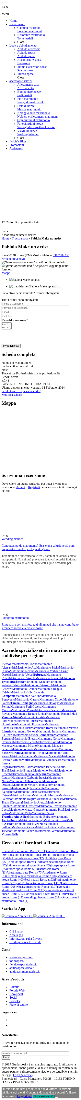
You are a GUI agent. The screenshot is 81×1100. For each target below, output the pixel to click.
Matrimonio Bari (20, 767)
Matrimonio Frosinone (30, 724)
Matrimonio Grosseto (24, 806)
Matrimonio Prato (21, 813)
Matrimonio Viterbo (65, 728)
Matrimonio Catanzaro (37, 685)
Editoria (14, 987)
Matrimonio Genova (24, 731)
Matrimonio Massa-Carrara (26, 809)
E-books (14, 1001)
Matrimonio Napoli (51, 699)
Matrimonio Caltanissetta (29, 791)
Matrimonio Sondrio (46, 749)
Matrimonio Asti (26, 667)
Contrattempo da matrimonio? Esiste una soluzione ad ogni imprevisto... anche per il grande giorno (38, 547)
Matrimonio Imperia (49, 731)
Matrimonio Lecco (24, 742)
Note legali (16, 935)
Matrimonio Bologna (46, 703)
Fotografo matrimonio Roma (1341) (39, 883)
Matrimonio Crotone (25, 688)
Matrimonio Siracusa (49, 799)
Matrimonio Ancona (32, 752)
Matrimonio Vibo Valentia (28, 692)
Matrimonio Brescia (25, 738)
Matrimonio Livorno (50, 806)
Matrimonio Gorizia (33, 717)
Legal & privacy (23, 1075)
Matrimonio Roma (42, 728)
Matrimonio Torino (26, 664)
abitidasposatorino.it (21, 968)
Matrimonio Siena (43, 813)
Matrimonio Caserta (27, 699)
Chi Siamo (16, 931)
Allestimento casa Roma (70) (24, 872)
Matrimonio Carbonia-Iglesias (29, 777)
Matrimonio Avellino (28, 696)
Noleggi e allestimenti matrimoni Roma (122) (36, 888)
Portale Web (17, 990)
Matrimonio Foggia (45, 770)
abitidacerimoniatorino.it (24, 971)
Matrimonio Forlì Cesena (25, 706)
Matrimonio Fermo (21, 756)
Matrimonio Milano (25, 745)
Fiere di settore (18, 1004)
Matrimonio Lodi (46, 742)
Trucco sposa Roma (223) (23, 869)
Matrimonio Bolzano (41, 816)
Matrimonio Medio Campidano (31, 784)
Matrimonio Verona (48, 830)
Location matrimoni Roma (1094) (29, 854)
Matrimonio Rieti (20, 728)
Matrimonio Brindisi (20, 770)
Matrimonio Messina (45, 795)
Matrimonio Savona (26, 735)
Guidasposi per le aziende (25, 942)
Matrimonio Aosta (23, 823)
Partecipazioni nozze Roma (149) (45, 893)
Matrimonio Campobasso (46, 759)
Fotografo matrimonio (15, 617)
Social (13, 997)
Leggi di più (24, 1096)
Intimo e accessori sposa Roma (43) (29, 865)
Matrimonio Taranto (21, 774)
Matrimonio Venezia (23, 830)
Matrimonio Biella (47, 667)
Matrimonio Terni (56, 820)
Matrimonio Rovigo (48, 827)
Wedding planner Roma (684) (43, 897)
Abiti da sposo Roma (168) (25, 861)
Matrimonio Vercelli (22, 674)
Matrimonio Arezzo (34, 802)
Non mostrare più (43, 1096)
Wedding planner (12, 539)
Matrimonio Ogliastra (23, 788)
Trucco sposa (20, 238)
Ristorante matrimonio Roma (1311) (24, 851)
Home (5, 238)
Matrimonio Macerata (46, 756)
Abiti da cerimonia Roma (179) (26, 858)
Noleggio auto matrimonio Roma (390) (32, 876)
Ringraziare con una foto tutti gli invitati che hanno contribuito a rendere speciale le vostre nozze (40, 626)
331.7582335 (61, 255)
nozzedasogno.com (21, 957)
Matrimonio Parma (23, 710)
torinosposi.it (17, 960)
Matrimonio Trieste (27, 720)
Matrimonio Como (49, 738)
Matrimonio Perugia (32, 820)
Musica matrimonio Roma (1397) (37, 886)
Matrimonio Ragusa (24, 799)
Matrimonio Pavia (22, 749)
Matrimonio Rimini (58, 713)
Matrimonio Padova (23, 827)
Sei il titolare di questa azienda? (21, 391)
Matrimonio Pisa (53, 809)
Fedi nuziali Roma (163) (40, 879)
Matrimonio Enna (22, 795)
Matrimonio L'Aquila (22, 678)
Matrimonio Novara (22, 671)
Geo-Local (16, 994)
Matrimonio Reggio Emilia (29, 713)
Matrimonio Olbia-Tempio (26, 781)
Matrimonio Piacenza (48, 710)
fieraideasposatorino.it (23, 964)
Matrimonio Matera (36, 681)
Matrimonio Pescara (47, 678)
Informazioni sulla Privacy (25, 938)
